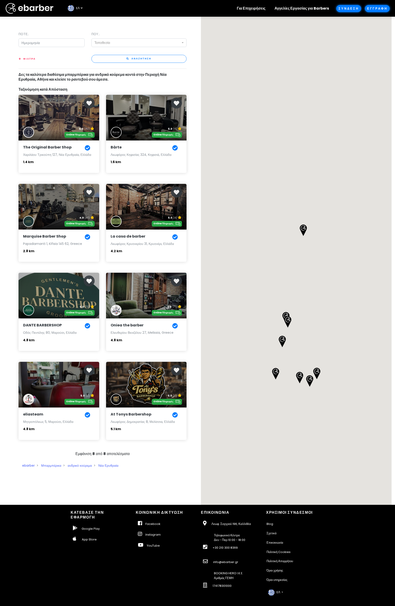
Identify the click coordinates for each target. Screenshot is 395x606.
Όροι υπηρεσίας (277, 580)
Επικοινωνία (275, 542)
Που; (95, 34)
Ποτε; (24, 34)
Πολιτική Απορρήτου (280, 561)
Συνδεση (349, 8)
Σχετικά (272, 533)
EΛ (77, 8)
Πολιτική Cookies (279, 552)
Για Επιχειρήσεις (251, 8)
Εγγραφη (377, 8)
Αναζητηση (140, 58)
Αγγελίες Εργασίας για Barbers (302, 8)
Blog (270, 524)
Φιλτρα (29, 59)
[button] (287, 322)
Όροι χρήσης (275, 570)
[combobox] (139, 42)
